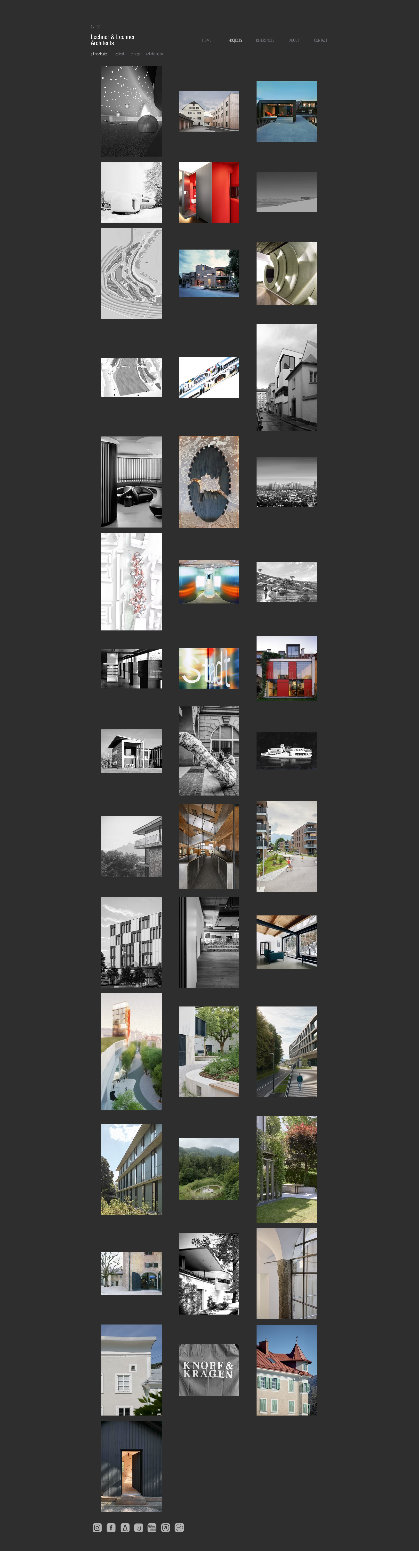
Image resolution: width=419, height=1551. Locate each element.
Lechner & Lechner (113, 37)
